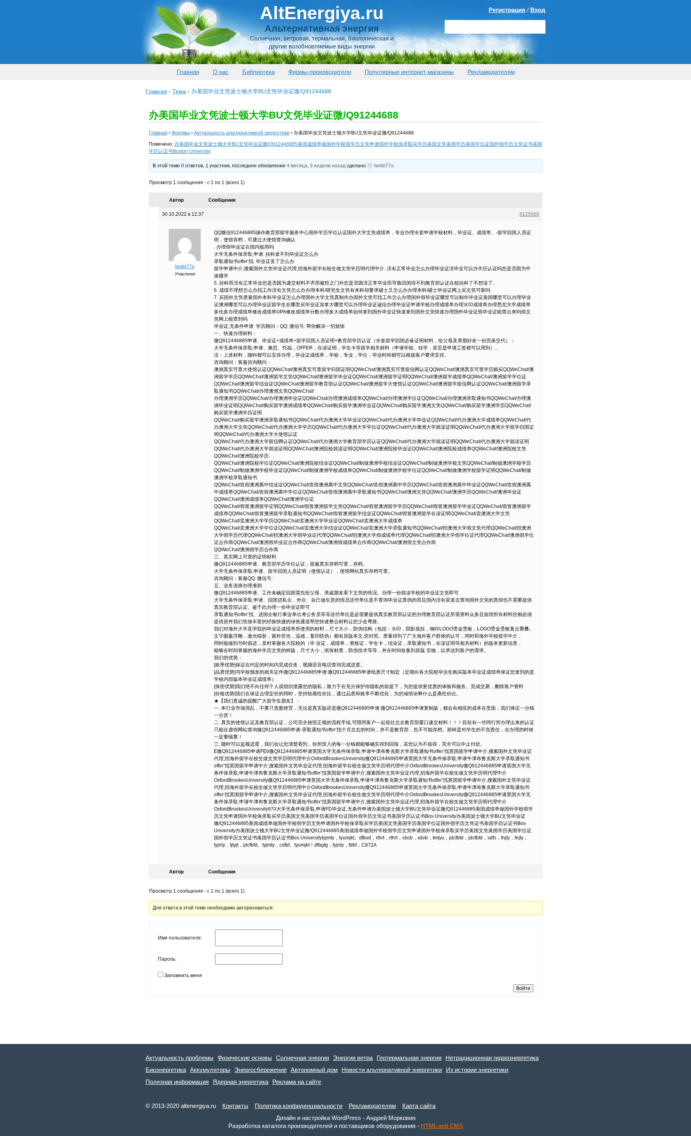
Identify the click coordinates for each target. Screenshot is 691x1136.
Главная (188, 71)
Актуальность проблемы (180, 1057)
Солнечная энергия (302, 1057)
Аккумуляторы (210, 1069)
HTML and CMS (442, 1125)
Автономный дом (314, 1069)
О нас (221, 71)
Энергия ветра (353, 1057)
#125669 (529, 214)
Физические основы (245, 1057)
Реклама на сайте (296, 1081)
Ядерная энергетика (240, 1081)
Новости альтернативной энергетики (392, 1069)
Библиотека (258, 71)
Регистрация (507, 9)
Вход (537, 9)
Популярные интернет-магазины (409, 71)
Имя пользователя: (180, 938)
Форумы (181, 133)
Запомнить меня (183, 975)
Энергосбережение (260, 1069)
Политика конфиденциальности (298, 1105)
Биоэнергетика (166, 1069)
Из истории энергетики (477, 1069)
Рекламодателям (491, 71)
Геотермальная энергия (409, 1057)
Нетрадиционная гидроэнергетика (492, 1057)
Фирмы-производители (319, 71)
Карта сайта (418, 1105)
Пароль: (167, 959)
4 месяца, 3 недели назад (316, 166)
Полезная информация (177, 1081)
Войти (523, 988)
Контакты (235, 1105)
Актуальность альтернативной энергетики (242, 133)
